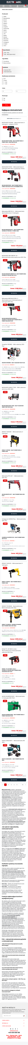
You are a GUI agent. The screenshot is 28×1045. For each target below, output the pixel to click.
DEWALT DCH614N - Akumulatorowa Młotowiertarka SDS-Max (12, 607)
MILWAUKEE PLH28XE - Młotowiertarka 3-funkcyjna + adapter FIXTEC (13, 123)
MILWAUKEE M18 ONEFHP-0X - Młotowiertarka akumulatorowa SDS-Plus (14, 256)
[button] (3, 6)
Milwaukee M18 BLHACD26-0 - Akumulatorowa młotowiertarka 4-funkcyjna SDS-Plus (12, 300)
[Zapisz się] (24, 1015)
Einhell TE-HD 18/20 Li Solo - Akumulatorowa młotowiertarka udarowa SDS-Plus (11, 650)
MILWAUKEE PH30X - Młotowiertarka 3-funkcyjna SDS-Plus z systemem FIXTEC (13, 167)
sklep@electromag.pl (14, 1038)
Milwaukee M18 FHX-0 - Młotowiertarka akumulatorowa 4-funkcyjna (13, 212)
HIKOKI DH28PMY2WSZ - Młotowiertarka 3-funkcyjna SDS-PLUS (13, 697)
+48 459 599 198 (14, 1033)
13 (22, 784)
